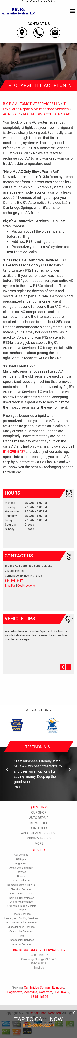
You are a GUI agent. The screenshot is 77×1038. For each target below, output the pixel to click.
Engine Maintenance (21, 901)
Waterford (45, 992)
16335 (33, 997)
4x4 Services (21, 854)
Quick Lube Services (21, 931)
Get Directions (26, 585)
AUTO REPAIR (39, 818)
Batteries (21, 872)
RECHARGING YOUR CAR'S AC (46, 114)
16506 (43, 997)
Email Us (10, 585)
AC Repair (21, 859)
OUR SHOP (39, 812)
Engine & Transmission (21, 897)
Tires (21, 935)
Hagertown (14, 992)
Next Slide (68, 667)
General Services (21, 913)
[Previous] (7, 769)
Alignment (21, 863)
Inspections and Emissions (21, 922)
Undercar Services (21, 944)
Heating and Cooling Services (21, 918)
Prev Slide (62, 667)
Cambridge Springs (37, 987)
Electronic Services (21, 893)
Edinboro (58, 987)
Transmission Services (21, 939)
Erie (56, 992)
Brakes (21, 876)
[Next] (70, 769)
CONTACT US (39, 828)
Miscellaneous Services (21, 926)
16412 (64, 992)
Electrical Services (21, 889)
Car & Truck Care (21, 880)
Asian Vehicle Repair (21, 867)
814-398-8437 (14, 451)
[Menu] (72, 11)
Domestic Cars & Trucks (21, 884)
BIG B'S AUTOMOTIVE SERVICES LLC (31, 104)
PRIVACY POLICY (39, 838)
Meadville (30, 992)
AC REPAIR (11, 114)
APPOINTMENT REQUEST (39, 833)
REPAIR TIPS (39, 823)
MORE (39, 843)
